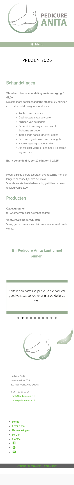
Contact (16, 438)
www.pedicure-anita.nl (24, 400)
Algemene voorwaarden (29, 466)
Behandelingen (20, 430)
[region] (37, 300)
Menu (39, 44)
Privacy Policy (49, 466)
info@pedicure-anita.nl (24, 396)
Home (15, 421)
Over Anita (18, 425)
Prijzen (16, 434)
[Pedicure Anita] (37, 18)
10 (56, 318)
